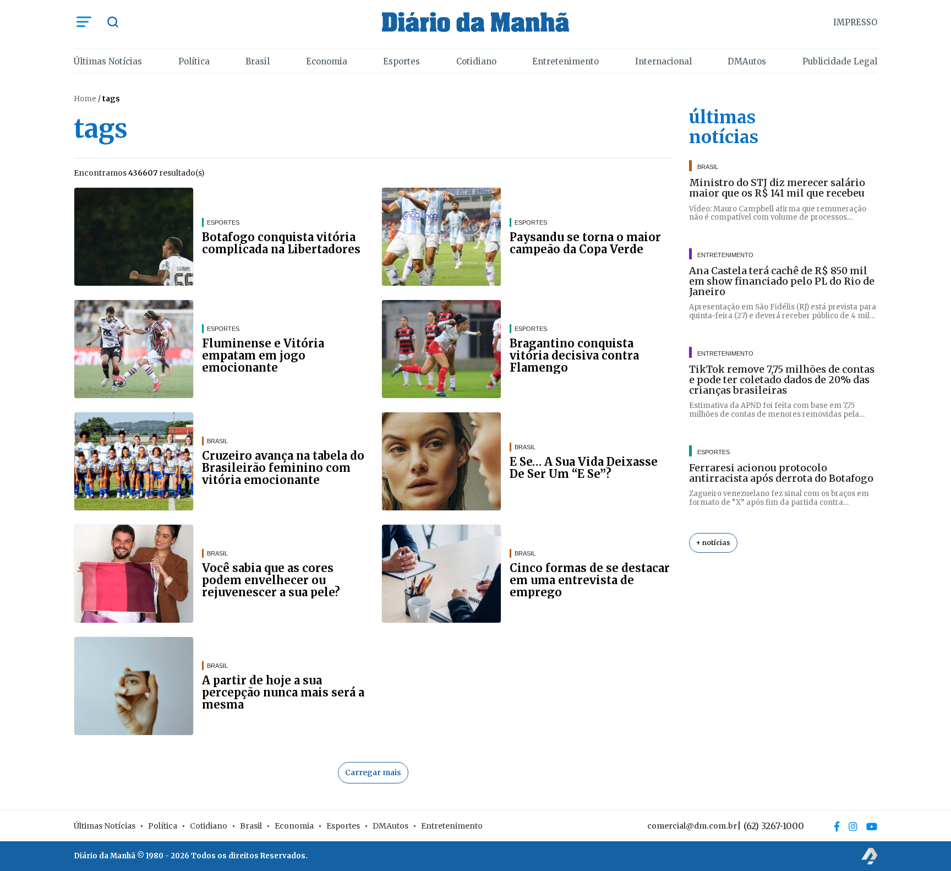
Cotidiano (476, 61)
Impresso (855, 22)
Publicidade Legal (839, 61)
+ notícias (713, 542)
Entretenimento (565, 61)
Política (194, 61)
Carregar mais (373, 772)
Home (85, 99)
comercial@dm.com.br (692, 826)
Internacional (663, 61)
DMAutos (747, 61)
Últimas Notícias (108, 61)
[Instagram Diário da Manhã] (853, 826)
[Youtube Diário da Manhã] (871, 826)
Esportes (401, 61)
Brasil (257, 61)
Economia (326, 61)
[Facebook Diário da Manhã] (837, 826)
